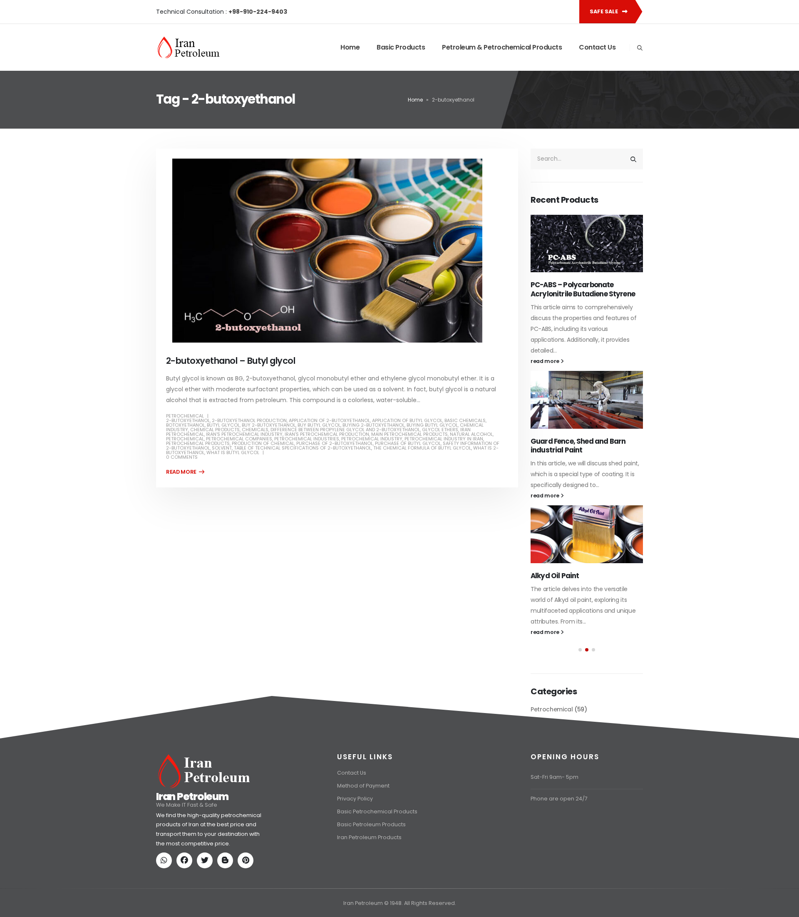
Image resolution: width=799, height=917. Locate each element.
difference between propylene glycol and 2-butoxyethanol (345, 429)
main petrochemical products (409, 434)
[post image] (337, 251)
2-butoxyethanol (188, 420)
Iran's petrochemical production (327, 434)
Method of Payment (363, 825)
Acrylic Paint (552, 285)
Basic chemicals (465, 420)
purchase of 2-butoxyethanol (334, 443)
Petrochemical (185, 416)
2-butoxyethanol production (249, 420)
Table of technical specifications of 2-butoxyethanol (302, 448)
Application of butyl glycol (407, 420)
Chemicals (255, 429)
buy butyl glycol (319, 425)
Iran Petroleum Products (369, 877)
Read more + (185, 472)
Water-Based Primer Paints (577, 421)
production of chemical (263, 443)
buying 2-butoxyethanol (373, 425)
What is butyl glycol (232, 452)
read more (546, 341)
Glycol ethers (440, 429)
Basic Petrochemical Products (377, 851)
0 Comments (182, 457)
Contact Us (597, 47)
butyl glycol (223, 425)
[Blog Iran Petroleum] (226, 901)
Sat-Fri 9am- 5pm (554, 816)
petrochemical (185, 438)
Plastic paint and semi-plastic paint (581, 562)
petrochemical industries (306, 438)
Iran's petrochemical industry (244, 434)
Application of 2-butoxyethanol (329, 420)
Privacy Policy (355, 838)
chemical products (215, 429)
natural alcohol (471, 434)
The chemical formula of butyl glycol (422, 448)
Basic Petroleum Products (371, 864)
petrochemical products (198, 443)
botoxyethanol (185, 425)
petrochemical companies (239, 438)
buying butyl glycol (432, 425)
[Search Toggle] (639, 47)
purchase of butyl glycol (408, 443)
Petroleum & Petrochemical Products (502, 47)
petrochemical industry (371, 438)
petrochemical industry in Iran (443, 438)
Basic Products (401, 47)
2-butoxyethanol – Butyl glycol (230, 361)
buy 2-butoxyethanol (268, 425)
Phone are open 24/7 (559, 838)
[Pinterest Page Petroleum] (247, 901)
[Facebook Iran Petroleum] (186, 901)
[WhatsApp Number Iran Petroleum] (165, 901)
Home (350, 47)
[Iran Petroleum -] (188, 47)
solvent (222, 448)
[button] (580, 640)
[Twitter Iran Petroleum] (206, 901)
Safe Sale (604, 11)
